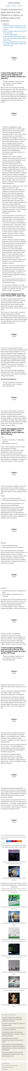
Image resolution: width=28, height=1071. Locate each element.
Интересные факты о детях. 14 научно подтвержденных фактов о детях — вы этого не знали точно (12, 1054)
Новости (14, 6)
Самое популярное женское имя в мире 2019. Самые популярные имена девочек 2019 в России (14, 38)
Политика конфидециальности (7, 1067)
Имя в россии (8, 836)
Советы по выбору (14, 835)
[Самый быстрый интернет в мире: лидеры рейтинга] (14, 876)
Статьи (20, 6)
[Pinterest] (14, 841)
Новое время (14, 3)
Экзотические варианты (11, 35)
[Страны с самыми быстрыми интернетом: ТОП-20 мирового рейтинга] (14, 860)
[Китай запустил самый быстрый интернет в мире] (14, 921)
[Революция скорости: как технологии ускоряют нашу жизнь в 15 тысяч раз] (14, 954)
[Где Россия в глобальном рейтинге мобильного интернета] (14, 905)
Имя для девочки (21, 835)
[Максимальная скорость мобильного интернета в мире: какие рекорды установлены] (14, 986)
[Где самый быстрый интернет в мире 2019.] (14, 845)
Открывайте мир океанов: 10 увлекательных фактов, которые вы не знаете (12, 1040)
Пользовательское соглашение (12, 1065)
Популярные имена (4, 838)
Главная (7, 6)
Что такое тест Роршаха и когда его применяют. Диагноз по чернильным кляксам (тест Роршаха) (12, 1019)
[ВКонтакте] (8, 841)
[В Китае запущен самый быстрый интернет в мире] (14, 1003)
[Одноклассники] (19, 841)
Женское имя (7, 835)
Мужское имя (3, 836)
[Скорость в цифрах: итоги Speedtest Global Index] (14, 970)
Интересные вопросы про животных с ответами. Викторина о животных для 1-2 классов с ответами (13, 1033)
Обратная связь (5, 1069)
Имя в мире (24, 836)
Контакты (4, 1065)
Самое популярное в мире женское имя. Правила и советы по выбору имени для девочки (14, 27)
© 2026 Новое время (6, 1063)
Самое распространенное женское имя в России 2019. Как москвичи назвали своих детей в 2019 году (15, 43)
